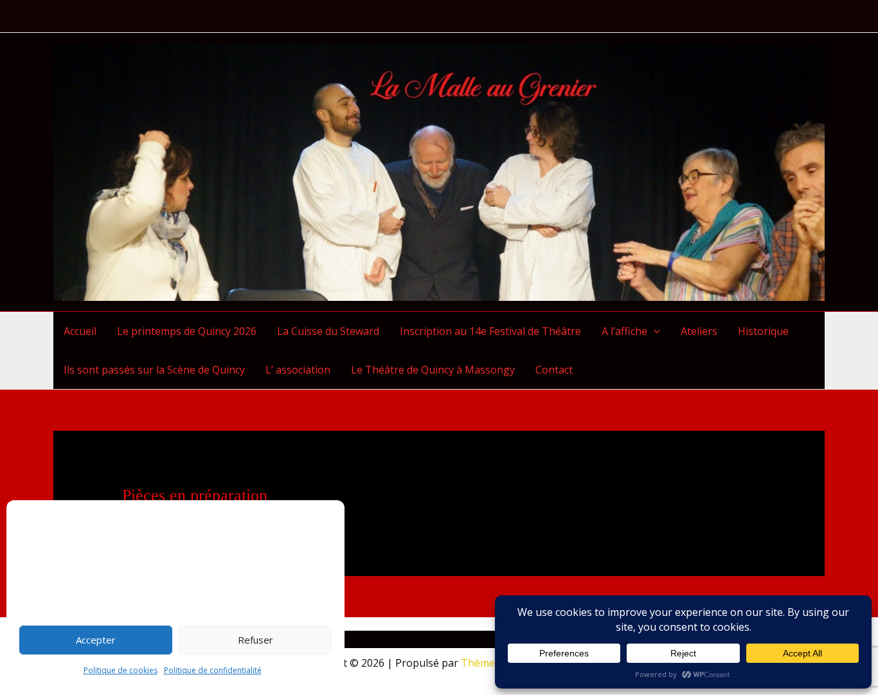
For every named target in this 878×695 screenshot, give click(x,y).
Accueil (80, 331)
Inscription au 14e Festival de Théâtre (490, 331)
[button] (653, 331)
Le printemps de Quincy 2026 (186, 331)
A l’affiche (624, 331)
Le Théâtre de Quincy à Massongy (433, 370)
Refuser (255, 639)
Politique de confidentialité (213, 670)
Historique (763, 331)
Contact (554, 370)
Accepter (96, 639)
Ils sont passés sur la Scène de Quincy (154, 370)
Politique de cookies (120, 670)
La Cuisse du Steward (328, 331)
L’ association (297, 370)
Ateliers (699, 331)
